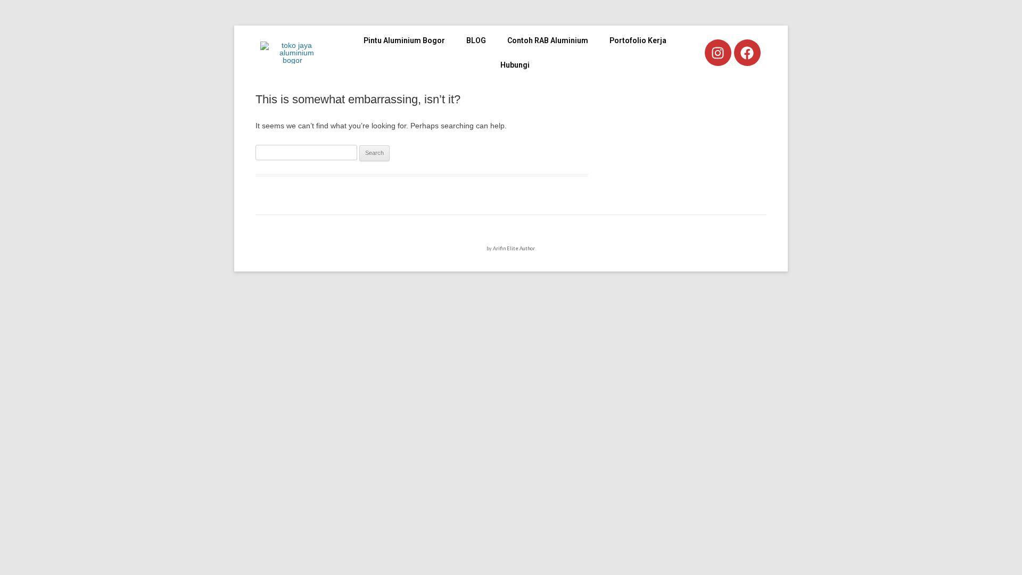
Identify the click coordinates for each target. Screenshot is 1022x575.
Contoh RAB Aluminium (547, 40)
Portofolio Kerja (637, 40)
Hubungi (515, 65)
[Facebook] (747, 52)
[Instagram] (718, 52)
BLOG (476, 40)
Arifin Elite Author (514, 248)
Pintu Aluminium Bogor (404, 40)
